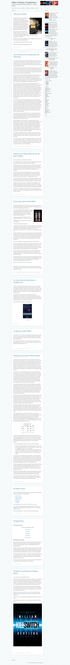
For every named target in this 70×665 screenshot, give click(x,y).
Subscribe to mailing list (52, 19)
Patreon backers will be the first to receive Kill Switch (25, 592)
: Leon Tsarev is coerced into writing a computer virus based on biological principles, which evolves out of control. (53, 54)
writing (17, 323)
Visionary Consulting (20, 14)
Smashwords (17, 499)
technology (22, 146)
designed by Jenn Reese (24, 600)
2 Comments (23, 194)
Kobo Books (17, 501)
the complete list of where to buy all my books (29, 504)
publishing (17, 652)
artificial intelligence (19, 271)
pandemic (31, 146)
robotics (46, 102)
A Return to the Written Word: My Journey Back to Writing (26, 155)
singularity (31, 272)
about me (50, 18)
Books (19, 8)
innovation (46, 94)
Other (46, 98)
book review (24, 271)
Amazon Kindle (17, 495)
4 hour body (47, 87)
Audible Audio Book (18, 498)
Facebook (47, 83)
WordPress (34, 662)
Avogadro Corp (30, 286)
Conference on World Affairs (22, 331)
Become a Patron (48, 80)
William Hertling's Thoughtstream (24, 2)
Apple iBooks (17, 502)
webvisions (46, 110)
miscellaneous (47, 96)
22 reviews (39, 445)
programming (47, 99)
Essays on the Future (48, 93)
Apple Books (27, 535)
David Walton (18, 272)
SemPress (41, 662)
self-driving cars (27, 272)
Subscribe (23, 8)
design (46, 92)
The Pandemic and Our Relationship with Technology (26, 56)
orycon (46, 97)
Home (13, 8)
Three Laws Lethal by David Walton (24, 201)
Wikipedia (47, 82)
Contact (36, 8)
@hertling (35, 342)
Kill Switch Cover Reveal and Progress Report (25, 572)
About (16, 8)
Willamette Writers (48, 112)
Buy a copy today (24, 218)
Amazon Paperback (18, 497)
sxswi (46, 106)
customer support (47, 91)
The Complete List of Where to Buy (51, 22)
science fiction (29, 271)
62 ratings (27, 449)
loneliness (28, 146)
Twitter (47, 81)
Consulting (28, 8)
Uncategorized (18, 47)
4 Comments (21, 481)
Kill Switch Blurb (18, 521)
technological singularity (36, 272)
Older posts (13, 10)
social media (18, 146)
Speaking (32, 8)
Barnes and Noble (28, 537)
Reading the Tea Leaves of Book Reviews (26, 356)
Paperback (27, 531)
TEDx (46, 108)
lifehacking (46, 95)
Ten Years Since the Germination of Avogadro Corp (24, 281)
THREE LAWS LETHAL (37, 205)
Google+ (47, 84)
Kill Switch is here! (19, 488)
